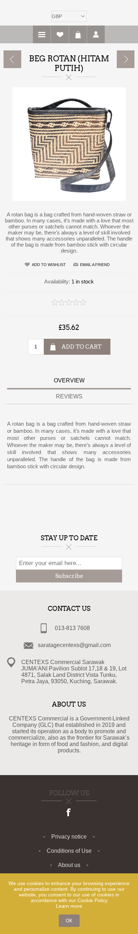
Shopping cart (78, 34)
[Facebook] (69, 813)
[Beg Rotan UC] (125, 59)
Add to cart (82, 346)
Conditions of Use (69, 851)
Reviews (69, 396)
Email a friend (95, 264)
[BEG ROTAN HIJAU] (12, 59)
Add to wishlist (49, 264)
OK (69, 920)
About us (69, 865)
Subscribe (69, 576)
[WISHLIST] (60, 34)
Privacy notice (69, 837)
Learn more (69, 906)
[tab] (69, 381)
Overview (69, 380)
